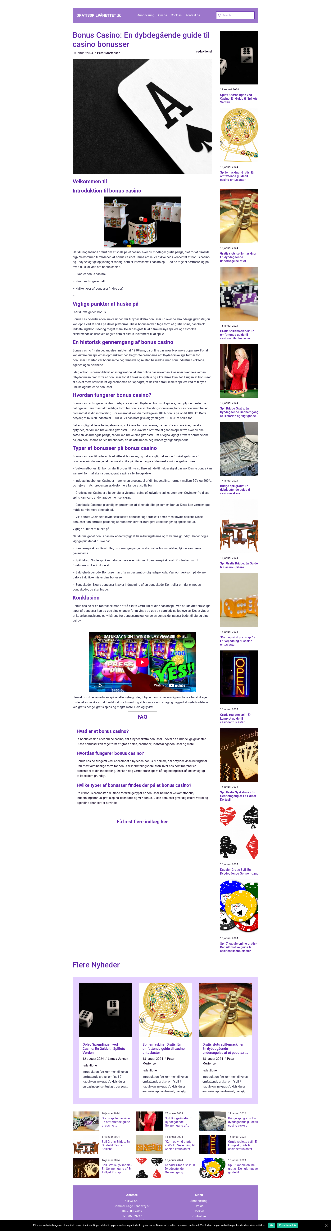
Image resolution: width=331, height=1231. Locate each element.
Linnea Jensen (118, 1059)
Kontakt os (192, 15)
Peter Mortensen (108, 53)
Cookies (176, 15)
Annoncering (145, 15)
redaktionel (204, 51)
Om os (162, 15)
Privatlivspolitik (287, 1225)
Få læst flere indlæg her (142, 821)
